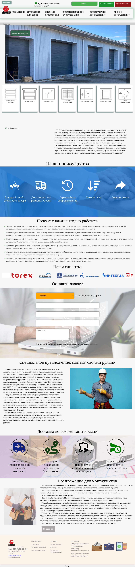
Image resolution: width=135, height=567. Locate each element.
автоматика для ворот (33, 13)
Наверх (67, 566)
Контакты (35, 544)
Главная (6, 24)
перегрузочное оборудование (98, 13)
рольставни (18, 11)
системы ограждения (52, 13)
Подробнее (48, 529)
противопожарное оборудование (73, 13)
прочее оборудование (122, 13)
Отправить (50, 351)
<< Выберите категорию (88, 295)
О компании (36, 541)
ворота (7, 11)
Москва (6, 3)
